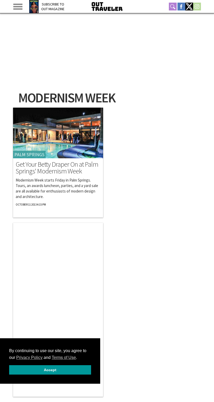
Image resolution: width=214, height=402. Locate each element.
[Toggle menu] (18, 6)
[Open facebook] (181, 6)
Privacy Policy (29, 357)
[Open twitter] (189, 6)
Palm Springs (29, 155)
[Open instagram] (197, 6)
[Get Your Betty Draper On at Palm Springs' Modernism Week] (58, 133)
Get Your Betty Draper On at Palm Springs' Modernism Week (57, 168)
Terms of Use (64, 357)
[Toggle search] (173, 6)
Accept (50, 370)
